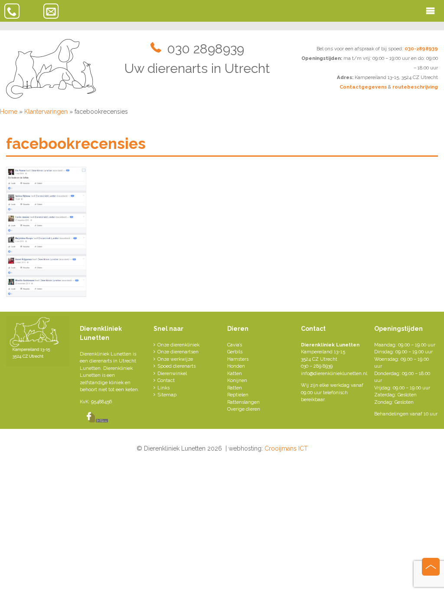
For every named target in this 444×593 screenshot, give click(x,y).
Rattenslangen (243, 402)
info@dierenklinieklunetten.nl (334, 373)
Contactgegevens (363, 87)
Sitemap (166, 395)
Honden (236, 366)
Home (8, 111)
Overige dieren (243, 409)
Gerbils (234, 352)
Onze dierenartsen (178, 352)
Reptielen (237, 395)
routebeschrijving (415, 87)
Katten (234, 373)
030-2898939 (421, 49)
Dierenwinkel (172, 373)
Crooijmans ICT (286, 448)
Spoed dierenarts (176, 366)
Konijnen (237, 380)
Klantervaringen (46, 111)
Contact (166, 380)
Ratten (234, 388)
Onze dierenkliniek (178, 345)
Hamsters (237, 359)
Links (163, 388)
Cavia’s (234, 345)
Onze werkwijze (175, 359)
